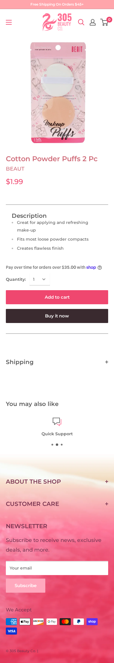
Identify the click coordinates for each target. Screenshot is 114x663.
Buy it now (57, 316)
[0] (104, 22)
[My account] (93, 22)
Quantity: (16, 279)
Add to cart (57, 297)
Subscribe (26, 585)
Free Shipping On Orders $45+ (57, 4)
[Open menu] (9, 22)
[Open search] (81, 22)
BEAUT (15, 169)
